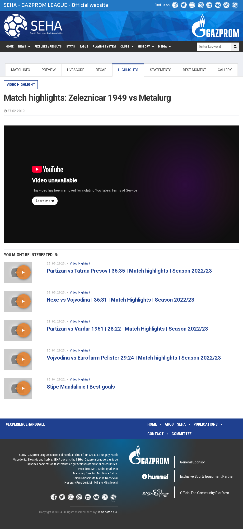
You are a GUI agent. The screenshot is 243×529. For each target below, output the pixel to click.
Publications (206, 424)
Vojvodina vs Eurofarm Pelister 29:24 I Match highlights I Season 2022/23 (134, 358)
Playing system (104, 46)
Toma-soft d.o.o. (108, 512)
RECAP (101, 70)
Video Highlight (21, 85)
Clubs (124, 46)
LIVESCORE (75, 70)
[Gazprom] (215, 25)
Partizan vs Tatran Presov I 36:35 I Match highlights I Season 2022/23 (129, 271)
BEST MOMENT (194, 70)
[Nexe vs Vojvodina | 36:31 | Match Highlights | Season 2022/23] (23, 301)
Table (83, 46)
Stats (70, 46)
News (22, 46)
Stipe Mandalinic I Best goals (81, 387)
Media (162, 46)
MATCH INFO (20, 70)
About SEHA (175, 424)
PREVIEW (49, 70)
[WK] (218, 5)
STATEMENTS (160, 70)
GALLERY (225, 70)
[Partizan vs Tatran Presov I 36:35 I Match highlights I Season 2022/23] (23, 272)
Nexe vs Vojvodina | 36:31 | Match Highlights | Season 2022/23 (120, 300)
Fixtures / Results (48, 46)
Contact (155, 434)
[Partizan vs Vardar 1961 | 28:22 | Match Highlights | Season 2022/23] (23, 330)
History (144, 46)
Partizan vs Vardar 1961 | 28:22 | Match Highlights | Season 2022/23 (127, 329)
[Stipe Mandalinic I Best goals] (23, 388)
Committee (182, 434)
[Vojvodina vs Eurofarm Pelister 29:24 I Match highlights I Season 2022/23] (23, 359)
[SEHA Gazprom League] (33, 26)
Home (10, 46)
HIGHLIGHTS (128, 70)
